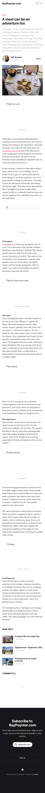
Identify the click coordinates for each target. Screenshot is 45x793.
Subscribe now (24, 744)
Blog (4, 15)
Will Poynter (16, 57)
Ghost (36, 774)
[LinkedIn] (22, 770)
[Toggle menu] (41, 3)
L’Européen (7, 244)
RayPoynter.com (11, 3)
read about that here (11, 151)
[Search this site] (37, 3)
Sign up (22, 758)
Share (38, 59)
